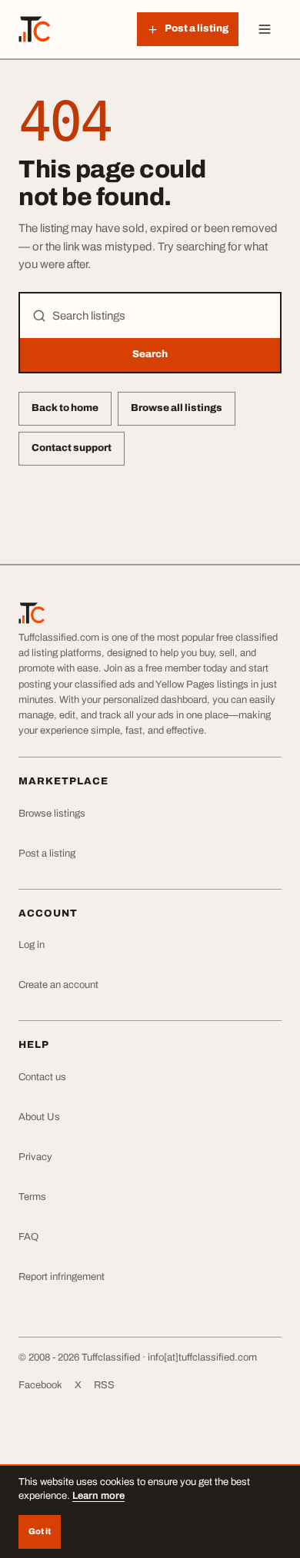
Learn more (98, 1495)
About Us (39, 1117)
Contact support (72, 448)
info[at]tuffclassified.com (202, 1357)
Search (150, 354)
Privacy (35, 1157)
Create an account (58, 985)
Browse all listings (176, 408)
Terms (32, 1197)
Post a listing (46, 853)
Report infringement (61, 1276)
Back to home (65, 408)
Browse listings (51, 813)
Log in (31, 945)
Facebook (40, 1385)
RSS (104, 1385)
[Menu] (265, 29)
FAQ (28, 1236)
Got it (39, 1531)
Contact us (42, 1077)
